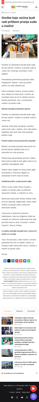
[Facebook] (5, 260)
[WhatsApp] (28, 260)
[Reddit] (20, 260)
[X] (9, 260)
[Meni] (3, 8)
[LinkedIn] (12, 260)
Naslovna (6, 12)
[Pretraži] (36, 8)
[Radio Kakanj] (19, 7)
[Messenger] (24, 260)
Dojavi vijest (26, 392)
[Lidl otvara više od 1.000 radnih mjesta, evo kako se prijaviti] (7, 365)
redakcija (7, 31)
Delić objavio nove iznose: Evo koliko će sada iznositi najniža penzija (25, 330)
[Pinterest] (16, 260)
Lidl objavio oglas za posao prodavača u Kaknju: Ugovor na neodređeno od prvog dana (26, 320)
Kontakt (18, 392)
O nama (11, 392)
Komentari (31, 311)
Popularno (8, 311)
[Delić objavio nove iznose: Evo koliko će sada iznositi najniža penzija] (7, 331)
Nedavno (19, 311)
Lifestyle (13, 12)
